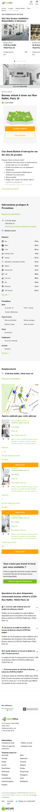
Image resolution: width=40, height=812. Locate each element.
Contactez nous (26, 746)
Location (10, 8)
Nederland (5, 771)
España (4, 785)
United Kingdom (7, 781)
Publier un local (26, 743)
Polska (22, 768)
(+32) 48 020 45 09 (8, 730)
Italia (21, 755)
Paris (28, 8)
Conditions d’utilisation (22, 795)
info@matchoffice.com (9, 728)
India (22, 778)
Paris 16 (4, 10)
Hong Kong (24, 771)
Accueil (4, 8)
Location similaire (20, 129)
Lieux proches (20, 135)
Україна (23, 765)
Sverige (4, 758)
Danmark (5, 755)
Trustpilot (5, 696)
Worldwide (24, 781)
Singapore (24, 775)
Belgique (5, 775)
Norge (4, 762)
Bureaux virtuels (20, 8)
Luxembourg (6, 778)
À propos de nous (8, 743)
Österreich (23, 758)
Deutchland (6, 768)
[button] (27, 26)
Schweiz (23, 762)
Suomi (4, 765)
